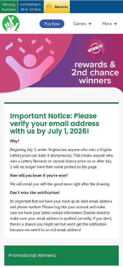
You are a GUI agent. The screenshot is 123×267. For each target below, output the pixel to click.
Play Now (51, 23)
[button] (9, 7)
